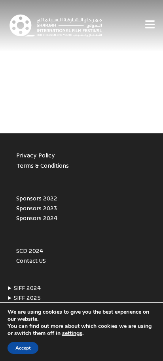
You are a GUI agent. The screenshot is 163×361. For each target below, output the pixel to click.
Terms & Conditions (42, 166)
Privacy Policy (35, 156)
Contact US (31, 261)
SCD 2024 (29, 251)
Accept (22, 348)
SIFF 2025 (27, 298)
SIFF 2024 (27, 288)
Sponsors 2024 (36, 219)
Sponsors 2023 (36, 209)
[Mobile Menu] (150, 26)
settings (72, 333)
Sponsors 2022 (36, 199)
